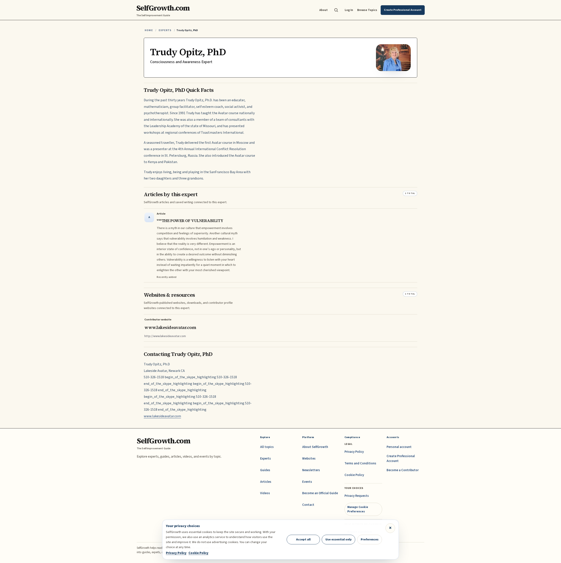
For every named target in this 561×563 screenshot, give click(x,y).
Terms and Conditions (360, 463)
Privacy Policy (354, 451)
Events (307, 482)
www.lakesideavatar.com (162, 416)
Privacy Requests (356, 496)
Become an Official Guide (320, 493)
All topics (267, 447)
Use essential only (338, 539)
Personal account (399, 447)
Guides (265, 470)
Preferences (369, 539)
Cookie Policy (354, 475)
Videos (265, 493)
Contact (308, 505)
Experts (165, 30)
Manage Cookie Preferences (357, 509)
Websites (309, 458)
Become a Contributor (403, 470)
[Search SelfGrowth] (336, 10)
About (323, 10)
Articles (265, 482)
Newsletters (311, 470)
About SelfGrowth (315, 447)
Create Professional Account (401, 458)
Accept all (303, 539)
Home (149, 30)
